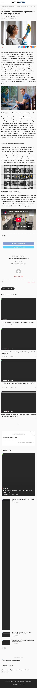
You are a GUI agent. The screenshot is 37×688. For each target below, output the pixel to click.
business (5, 319)
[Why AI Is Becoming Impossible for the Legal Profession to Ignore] (18, 370)
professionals (23, 201)
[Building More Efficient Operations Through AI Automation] (18, 474)
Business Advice (5, 8)
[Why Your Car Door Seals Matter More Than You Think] (18, 309)
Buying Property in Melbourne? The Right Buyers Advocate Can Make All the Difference (18, 415)
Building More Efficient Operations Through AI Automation (17, 491)
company (16, 149)
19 (35, 418)
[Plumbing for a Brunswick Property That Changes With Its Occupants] (18, 339)
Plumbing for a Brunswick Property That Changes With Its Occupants (18, 352)
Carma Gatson (6, 16)
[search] (34, 2)
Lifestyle (10, 348)
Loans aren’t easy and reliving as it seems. (18, 258)
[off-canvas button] (3, 2)
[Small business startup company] (18, 2)
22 (35, 387)
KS (4, 235)
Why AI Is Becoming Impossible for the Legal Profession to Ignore (18, 384)
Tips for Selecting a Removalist (18, 263)
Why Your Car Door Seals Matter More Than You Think (17, 322)
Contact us (15, 684)
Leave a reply (6, 288)
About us (22, 684)
